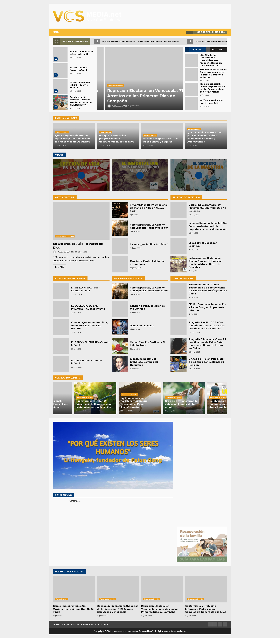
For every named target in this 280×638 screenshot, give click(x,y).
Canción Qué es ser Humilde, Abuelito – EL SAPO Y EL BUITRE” (61, 327)
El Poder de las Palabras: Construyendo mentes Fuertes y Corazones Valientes (191, 74)
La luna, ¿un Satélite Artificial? (120, 246)
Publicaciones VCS (111, 106)
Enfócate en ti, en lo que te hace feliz (191, 103)
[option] (140, 78)
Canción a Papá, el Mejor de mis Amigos (120, 264)
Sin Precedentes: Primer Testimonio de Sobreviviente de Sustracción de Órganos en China (178, 291)
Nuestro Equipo (61, 624)
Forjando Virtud (62, 599)
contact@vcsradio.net (175, 631)
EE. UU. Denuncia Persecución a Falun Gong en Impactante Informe (178, 309)
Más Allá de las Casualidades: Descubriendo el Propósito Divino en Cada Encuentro (191, 60)
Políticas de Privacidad (82, 624)
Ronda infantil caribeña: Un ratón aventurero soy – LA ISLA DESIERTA (60, 102)
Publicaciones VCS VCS (67, 252)
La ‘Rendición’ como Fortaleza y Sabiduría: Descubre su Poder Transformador (112, 403)
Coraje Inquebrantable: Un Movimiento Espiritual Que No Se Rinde (178, 210)
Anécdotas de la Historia (65, 236)
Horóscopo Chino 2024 (210, 32)
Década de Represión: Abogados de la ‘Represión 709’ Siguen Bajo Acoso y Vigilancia (118, 589)
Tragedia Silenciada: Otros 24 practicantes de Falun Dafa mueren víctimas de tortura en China (178, 346)
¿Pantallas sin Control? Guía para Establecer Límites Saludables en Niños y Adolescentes (204, 137)
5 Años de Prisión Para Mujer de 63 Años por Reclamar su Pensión (178, 364)
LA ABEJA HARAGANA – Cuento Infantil (61, 291)
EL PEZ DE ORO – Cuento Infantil (60, 70)
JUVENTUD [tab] (196, 49)
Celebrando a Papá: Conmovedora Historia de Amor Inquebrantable (204, 404)
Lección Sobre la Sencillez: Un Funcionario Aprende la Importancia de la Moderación (178, 228)
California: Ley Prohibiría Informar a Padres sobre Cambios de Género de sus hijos (206, 589)
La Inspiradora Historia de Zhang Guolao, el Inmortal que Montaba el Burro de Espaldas (178, 264)
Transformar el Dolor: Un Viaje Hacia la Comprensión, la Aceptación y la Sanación (72, 404)
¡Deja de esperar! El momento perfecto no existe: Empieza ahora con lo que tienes (191, 89)
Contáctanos (101, 624)
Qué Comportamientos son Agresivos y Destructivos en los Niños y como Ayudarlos (73, 138)
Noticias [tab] (217, 49)
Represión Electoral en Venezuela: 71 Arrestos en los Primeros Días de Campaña (140, 78)
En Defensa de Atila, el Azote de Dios (81, 221)
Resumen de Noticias (107, 85)
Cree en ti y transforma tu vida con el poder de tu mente (160, 404)
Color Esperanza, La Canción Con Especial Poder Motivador (120, 228)
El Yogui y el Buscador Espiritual (178, 246)
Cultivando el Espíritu (63, 397)
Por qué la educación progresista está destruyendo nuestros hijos (116, 138)
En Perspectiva (105, 132)
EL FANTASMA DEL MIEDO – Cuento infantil (60, 86)
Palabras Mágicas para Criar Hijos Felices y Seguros (160, 140)
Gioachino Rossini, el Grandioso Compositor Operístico (120, 364)
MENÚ (56, 32)
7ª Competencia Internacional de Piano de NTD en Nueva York (120, 210)
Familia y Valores (62, 132)
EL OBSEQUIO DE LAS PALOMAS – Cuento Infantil (61, 309)
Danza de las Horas (120, 327)
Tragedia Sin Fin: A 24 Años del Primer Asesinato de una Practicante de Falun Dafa (178, 327)
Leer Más (59, 267)
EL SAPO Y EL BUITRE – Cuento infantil (60, 54)
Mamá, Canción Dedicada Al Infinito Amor (120, 346)
